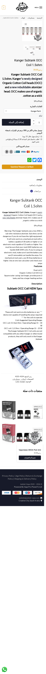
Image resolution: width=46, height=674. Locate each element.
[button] (3, 7)
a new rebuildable (20, 86)
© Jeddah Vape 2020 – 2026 (31, 489)
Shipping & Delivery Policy (25, 484)
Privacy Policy (8, 481)
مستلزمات (31, 18)
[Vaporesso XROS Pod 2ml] (22, 428)
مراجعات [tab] (36, 196)
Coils (17, 387)
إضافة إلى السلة (16, 127)
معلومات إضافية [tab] (35, 190)
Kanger (22, 387)
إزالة (40, 115)
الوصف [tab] (39, 184)
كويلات (23, 18)
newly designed (33, 77)
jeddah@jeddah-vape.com (29, 503)
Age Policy (20, 481)
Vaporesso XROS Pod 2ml (30, 455)
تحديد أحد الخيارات (30, 463)
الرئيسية (39, 18)
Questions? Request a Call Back (22, 172)
